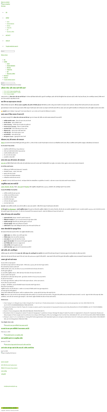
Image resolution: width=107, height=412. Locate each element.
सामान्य (8, 63)
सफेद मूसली (20, 187)
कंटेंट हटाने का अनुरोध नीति (7, 405)
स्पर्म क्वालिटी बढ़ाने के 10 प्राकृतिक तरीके (12, 338)
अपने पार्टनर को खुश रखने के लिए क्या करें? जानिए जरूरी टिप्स (17, 348)
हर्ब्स (7, 71)
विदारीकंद (27, 187)
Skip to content (5, 2)
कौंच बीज (12, 187)
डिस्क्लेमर (3, 395)
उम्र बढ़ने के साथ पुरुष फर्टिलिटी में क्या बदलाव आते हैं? (15, 328)
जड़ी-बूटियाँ (3, 374)
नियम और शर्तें (4, 402)
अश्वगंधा (2, 187)
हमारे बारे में (6, 75)
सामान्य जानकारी (4, 362)
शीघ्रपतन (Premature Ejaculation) (9, 368)
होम (4, 60)
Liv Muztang (11, 209)
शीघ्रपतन (9, 67)
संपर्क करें (6, 77)
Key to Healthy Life (15, 91)
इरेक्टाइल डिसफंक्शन (11, 65)
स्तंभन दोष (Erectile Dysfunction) (9, 365)
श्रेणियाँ (5, 61)
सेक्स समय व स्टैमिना (11, 73)
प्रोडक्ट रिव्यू (9, 69)
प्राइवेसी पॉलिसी (4, 398)
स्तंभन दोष (3, 163)
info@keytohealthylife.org (10, 386)
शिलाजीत (7, 187)
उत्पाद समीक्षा (4, 371)
